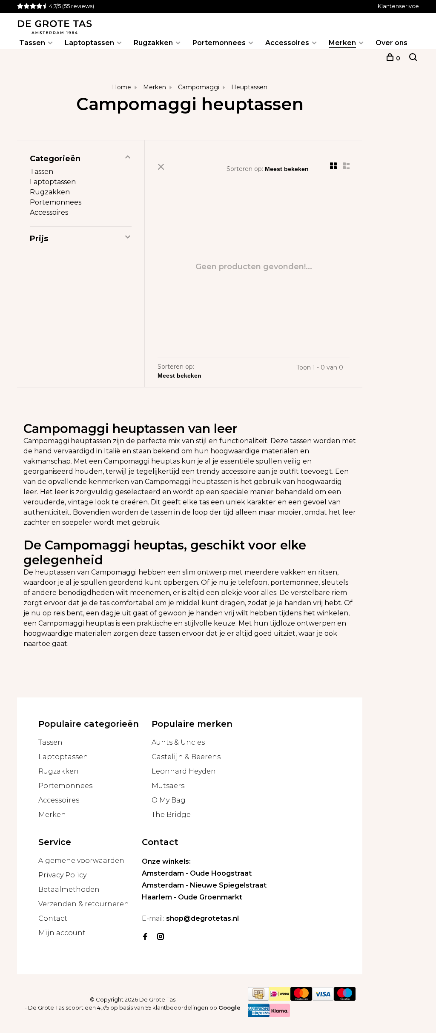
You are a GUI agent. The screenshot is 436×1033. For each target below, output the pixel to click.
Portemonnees (219, 43)
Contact (52, 918)
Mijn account (62, 933)
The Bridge (171, 815)
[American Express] (259, 1015)
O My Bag (169, 800)
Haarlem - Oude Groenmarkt (192, 897)
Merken (342, 43)
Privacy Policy (62, 875)
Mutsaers (168, 786)
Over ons (391, 43)
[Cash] (258, 998)
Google (229, 1007)
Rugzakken (153, 43)
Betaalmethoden (69, 889)
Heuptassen (249, 87)
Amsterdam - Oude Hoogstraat (197, 873)
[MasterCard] (301, 998)
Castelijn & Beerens (186, 757)
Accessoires (287, 43)
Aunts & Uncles (178, 742)
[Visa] (323, 998)
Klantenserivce (398, 6)
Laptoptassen (89, 43)
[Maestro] (345, 998)
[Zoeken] (413, 58)
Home (121, 87)
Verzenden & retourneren (83, 904)
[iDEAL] (279, 998)
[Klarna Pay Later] (280, 1015)
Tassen (32, 43)
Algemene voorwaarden (81, 861)
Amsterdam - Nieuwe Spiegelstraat (204, 885)
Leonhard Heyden (184, 771)
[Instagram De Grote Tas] (160, 937)
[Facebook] (145, 937)
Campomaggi (198, 87)
